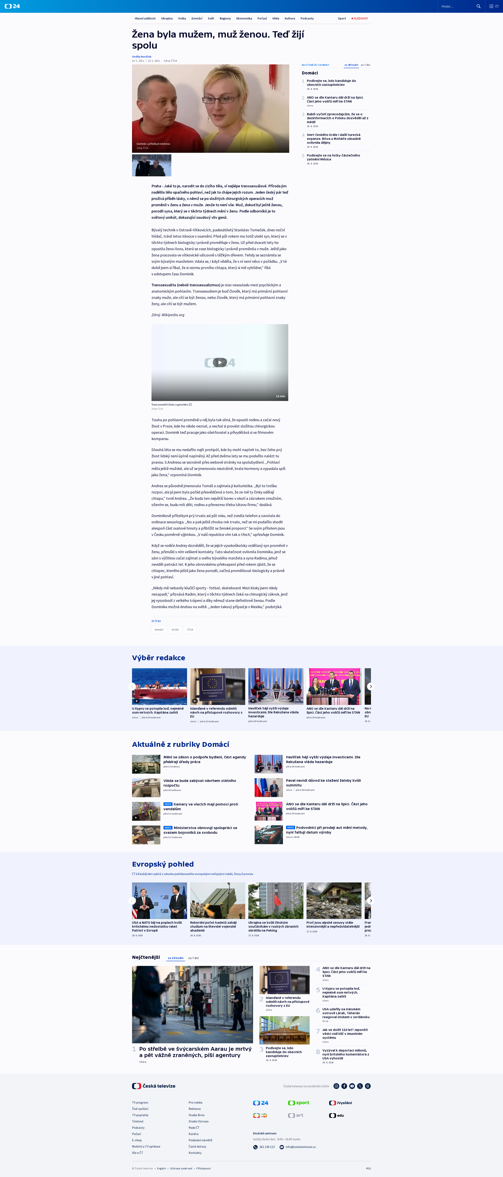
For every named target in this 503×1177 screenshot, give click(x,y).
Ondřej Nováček (141, 56)
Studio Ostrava (198, 1121)
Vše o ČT (137, 1153)
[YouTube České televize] (352, 1086)
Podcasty (307, 18)
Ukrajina (167, 18)
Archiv (175, 629)
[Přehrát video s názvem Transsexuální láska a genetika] (220, 362)
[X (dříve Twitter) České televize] (360, 1086)
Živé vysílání (140, 1109)
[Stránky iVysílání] (340, 1103)
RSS (368, 1168)
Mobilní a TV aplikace (146, 1146)
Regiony (225, 18)
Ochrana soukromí (181, 1168)
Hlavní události (145, 18)
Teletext (138, 1121)
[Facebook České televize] (344, 1086)
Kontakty (195, 1153)
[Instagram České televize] (336, 1086)
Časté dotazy (197, 1146)
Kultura (290, 18)
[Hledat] (478, 6)
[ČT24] (12, 6)
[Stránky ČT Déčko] (260, 1115)
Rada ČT (194, 1127)
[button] (219, 362)
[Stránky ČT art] (295, 1115)
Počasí (262, 18)
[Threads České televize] (368, 1086)
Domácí (197, 18)
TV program (140, 1102)
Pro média (195, 1102)
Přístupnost (203, 1168)
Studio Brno (197, 1115)
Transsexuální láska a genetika (169, 404)
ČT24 (190, 629)
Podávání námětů (200, 1140)
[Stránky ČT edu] (336, 1115)
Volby (182, 18)
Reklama (195, 1109)
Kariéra (193, 1134)
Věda (275, 18)
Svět (211, 18)
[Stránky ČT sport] (298, 1103)
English (161, 1168)
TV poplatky (140, 1115)
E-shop (137, 1140)
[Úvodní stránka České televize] (154, 1086)
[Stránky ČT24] (260, 1103)
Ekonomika (244, 18)
